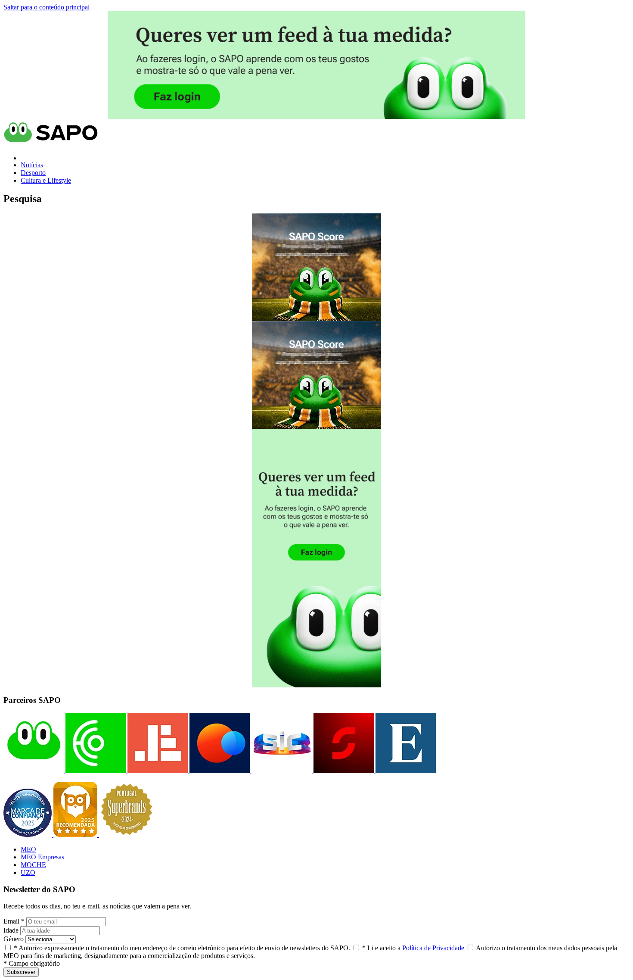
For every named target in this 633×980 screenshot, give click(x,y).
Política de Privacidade (434, 948)
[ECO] (95, 770)
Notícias (32, 165)
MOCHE (33, 864)
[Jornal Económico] (157, 770)
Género (13, 939)
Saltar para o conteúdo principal (46, 7)
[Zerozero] (219, 770)
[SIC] (281, 770)
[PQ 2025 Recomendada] (76, 834)
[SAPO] (33, 770)
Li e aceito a (414, 948)
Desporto (33, 172)
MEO (28, 849)
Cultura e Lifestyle (46, 180)
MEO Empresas (42, 857)
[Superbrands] (126, 834)
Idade (11, 930)
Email (14, 921)
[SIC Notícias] (343, 770)
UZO (28, 872)
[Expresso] (405, 770)
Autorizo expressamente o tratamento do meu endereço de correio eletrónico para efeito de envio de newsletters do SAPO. (182, 948)
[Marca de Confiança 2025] (28, 834)
